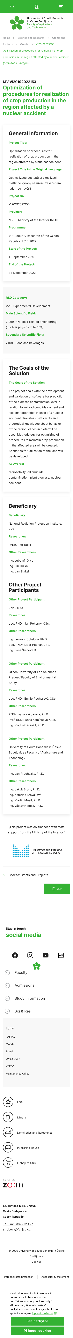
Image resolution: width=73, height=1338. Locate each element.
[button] (12, 6)
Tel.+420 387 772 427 (18, 1224)
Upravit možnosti (42, 1313)
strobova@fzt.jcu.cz (17, 1229)
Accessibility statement (55, 1276)
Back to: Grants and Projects (28, 875)
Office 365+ (13, 1058)
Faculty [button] (21, 972)
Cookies (36, 1261)
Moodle (10, 1044)
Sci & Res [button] (23, 1011)
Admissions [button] (24, 985)
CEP (59, 888)
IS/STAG (11, 1036)
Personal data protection (18, 1276)
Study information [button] (30, 998)
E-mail (9, 1051)
